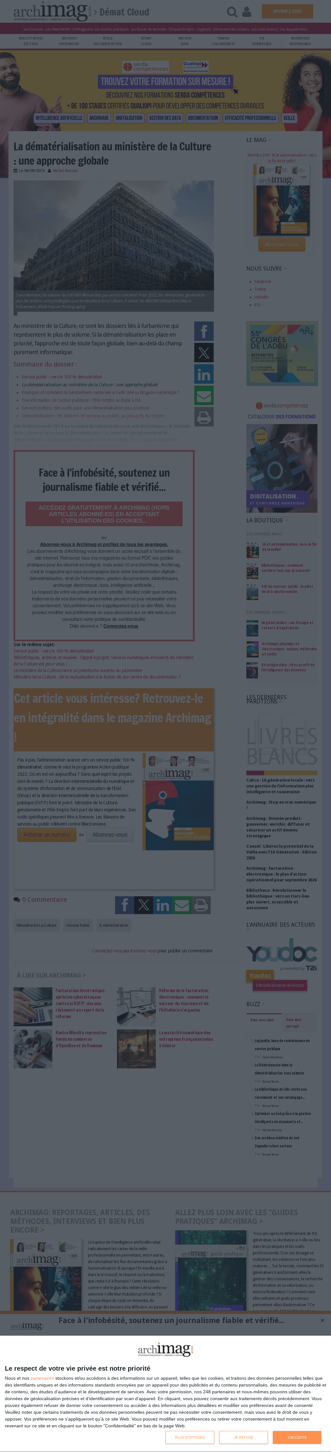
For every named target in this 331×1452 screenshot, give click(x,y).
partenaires (42, 1378)
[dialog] (165, 1394)
